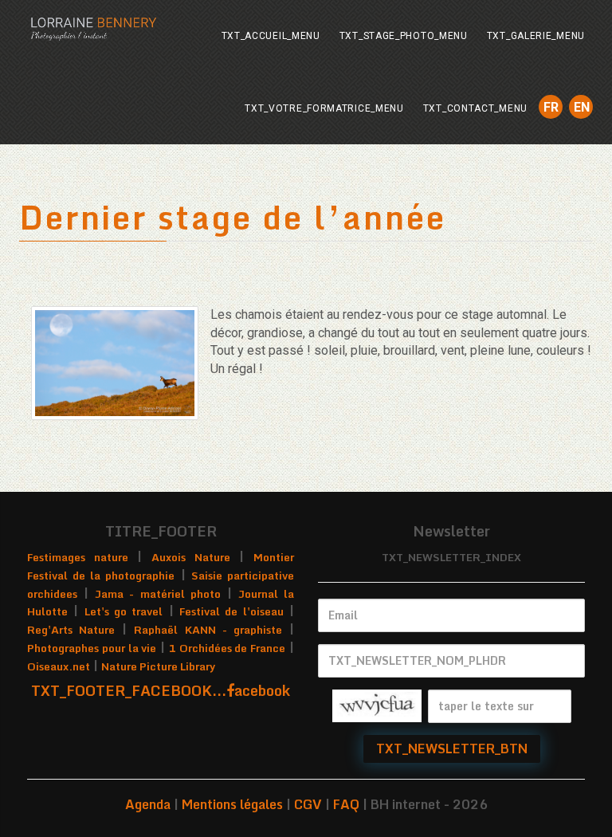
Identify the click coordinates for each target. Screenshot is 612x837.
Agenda (148, 804)
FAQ (346, 804)
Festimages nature (77, 557)
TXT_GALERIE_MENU (536, 35)
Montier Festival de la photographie (160, 566)
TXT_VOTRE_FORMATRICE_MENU (324, 108)
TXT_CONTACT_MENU (475, 108)
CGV (308, 804)
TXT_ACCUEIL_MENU (271, 35)
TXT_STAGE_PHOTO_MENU (403, 35)
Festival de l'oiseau (231, 611)
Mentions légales (232, 804)
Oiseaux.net (58, 666)
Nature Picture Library (158, 666)
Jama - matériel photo (157, 594)
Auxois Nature (190, 557)
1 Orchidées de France (227, 648)
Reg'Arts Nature (71, 630)
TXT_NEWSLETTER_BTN (452, 748)
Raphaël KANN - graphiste (207, 630)
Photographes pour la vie (91, 648)
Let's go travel (123, 611)
